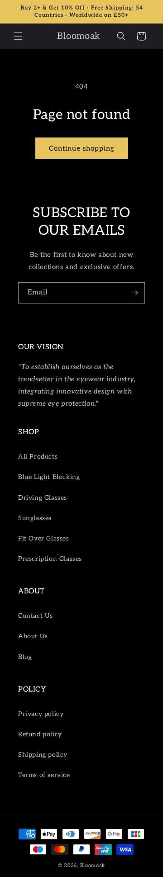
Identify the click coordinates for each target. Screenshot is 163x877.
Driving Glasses (42, 498)
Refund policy (40, 734)
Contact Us (35, 616)
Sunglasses (35, 518)
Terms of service (44, 775)
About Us (33, 636)
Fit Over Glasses (43, 538)
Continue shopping (82, 148)
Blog (25, 657)
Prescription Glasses (50, 559)
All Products (38, 456)
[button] (18, 36)
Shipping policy (42, 754)
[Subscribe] (134, 292)
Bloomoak (92, 865)
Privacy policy (40, 714)
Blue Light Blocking (49, 477)
